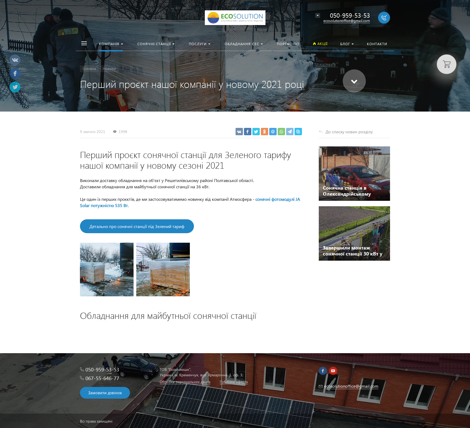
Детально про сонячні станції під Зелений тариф (136, 226)
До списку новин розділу (349, 131)
